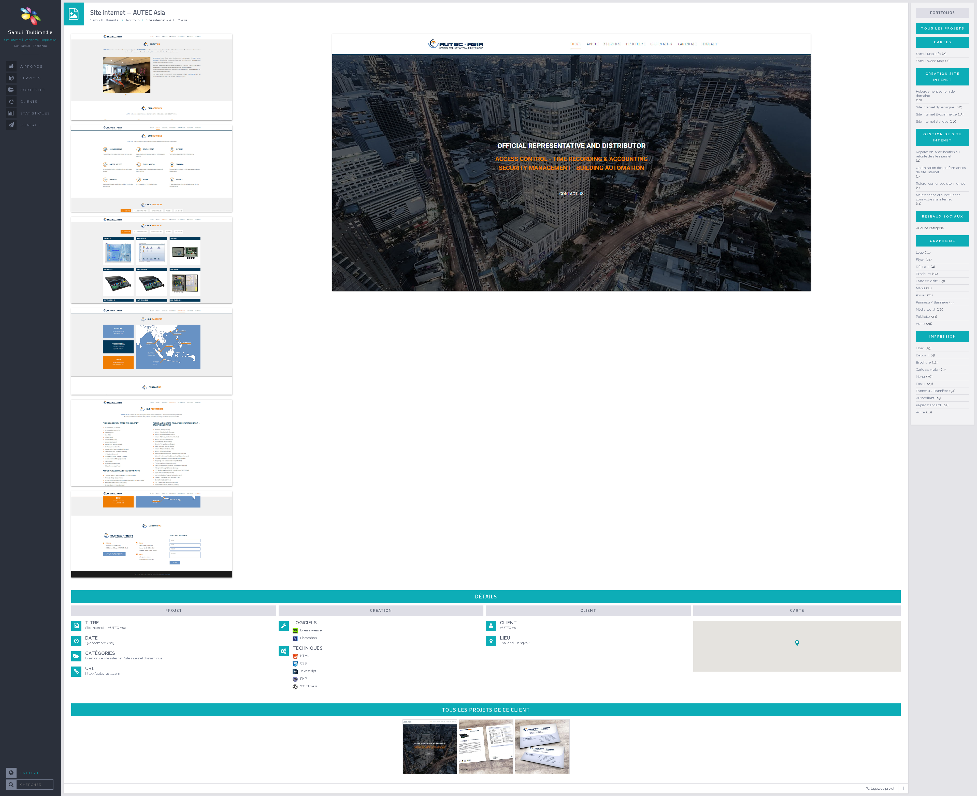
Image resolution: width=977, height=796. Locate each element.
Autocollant (925, 398)
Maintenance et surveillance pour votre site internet (938, 197)
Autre (920, 324)
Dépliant (922, 267)
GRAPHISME (942, 241)
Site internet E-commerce (936, 114)
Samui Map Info (928, 54)
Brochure (923, 274)
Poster (921, 295)
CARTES (943, 42)
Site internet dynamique (143, 658)
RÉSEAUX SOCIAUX (942, 216)
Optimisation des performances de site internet (941, 170)
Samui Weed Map (930, 61)
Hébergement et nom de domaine (935, 94)
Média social (926, 309)
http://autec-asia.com (102, 673)
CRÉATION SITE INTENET (943, 77)
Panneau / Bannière (932, 302)
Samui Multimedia (104, 20)
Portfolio (132, 20)
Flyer (920, 260)
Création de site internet (104, 658)
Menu (920, 288)
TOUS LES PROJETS (943, 28)
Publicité (923, 317)
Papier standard (928, 405)
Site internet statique (932, 121)
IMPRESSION (942, 336)
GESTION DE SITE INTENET (942, 137)
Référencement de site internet (940, 183)
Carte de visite (927, 281)
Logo (920, 252)
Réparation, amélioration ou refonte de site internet (938, 154)
